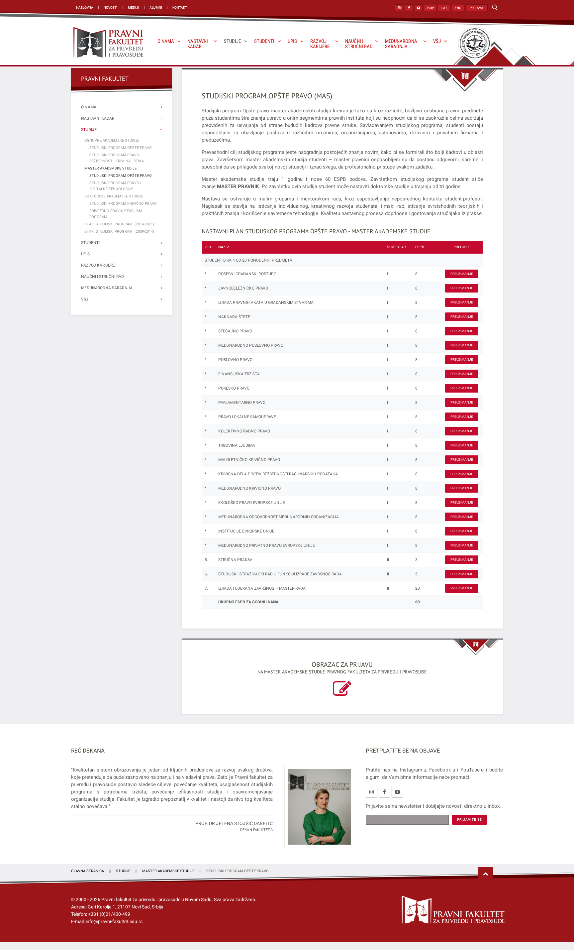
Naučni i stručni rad (359, 44)
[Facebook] (384, 791)
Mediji (133, 7)
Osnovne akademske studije (111, 140)
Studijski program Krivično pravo (123, 203)
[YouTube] (397, 791)
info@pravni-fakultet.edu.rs (114, 921)
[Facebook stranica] (409, 7)
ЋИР (430, 8)
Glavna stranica (87, 871)
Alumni (155, 7)
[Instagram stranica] (399, 7)
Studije (232, 41)
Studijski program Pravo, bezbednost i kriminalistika (116, 158)
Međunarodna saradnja (401, 44)
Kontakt (179, 7)
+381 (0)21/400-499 (109, 914)
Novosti (111, 7)
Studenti (264, 41)
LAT (444, 8)
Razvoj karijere (320, 44)
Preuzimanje (461, 274)
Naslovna (84, 7)
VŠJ (437, 41)
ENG (458, 8)
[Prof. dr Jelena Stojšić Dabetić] (316, 811)
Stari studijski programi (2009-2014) (119, 231)
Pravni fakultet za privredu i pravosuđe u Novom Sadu (156, 899)
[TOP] (485, 874)
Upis (292, 41)
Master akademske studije (110, 168)
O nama (165, 41)
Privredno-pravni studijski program (115, 214)
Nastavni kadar (197, 44)
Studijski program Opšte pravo (120, 148)
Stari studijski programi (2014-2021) (119, 224)
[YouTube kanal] (418, 7)
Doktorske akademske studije (113, 196)
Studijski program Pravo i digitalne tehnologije (115, 186)
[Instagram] (371, 791)
